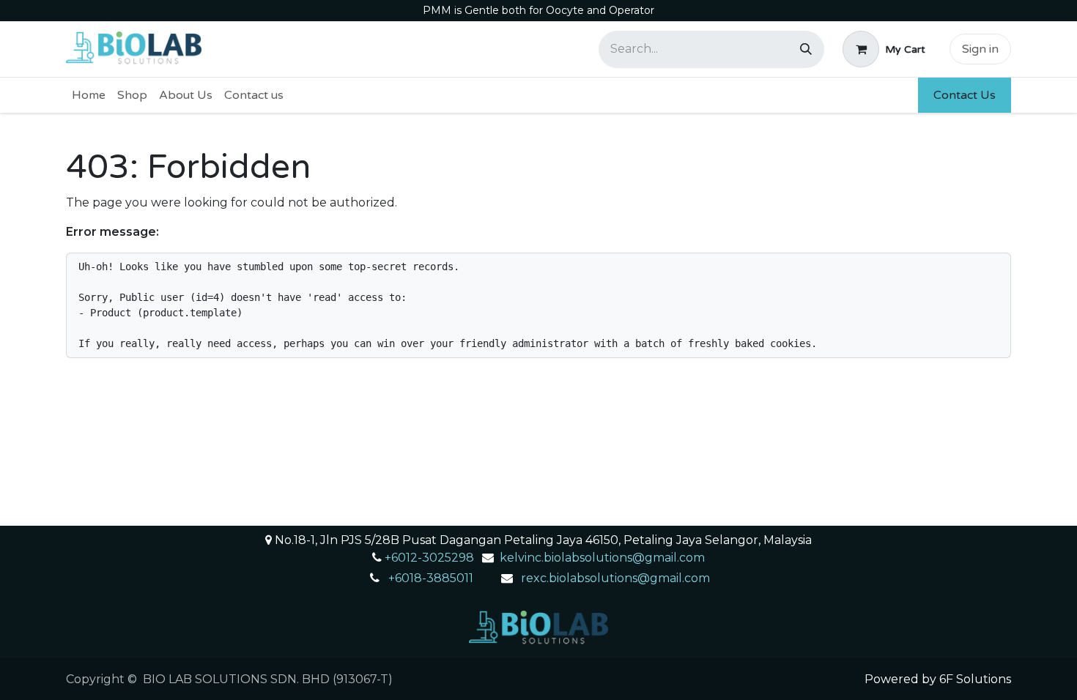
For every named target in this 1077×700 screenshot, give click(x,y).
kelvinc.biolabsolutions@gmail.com (602, 558)
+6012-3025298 (429, 558)
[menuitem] (88, 95)
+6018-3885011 (430, 578)
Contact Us (964, 95)
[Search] (806, 49)
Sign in (980, 49)
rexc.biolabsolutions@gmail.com (615, 578)
